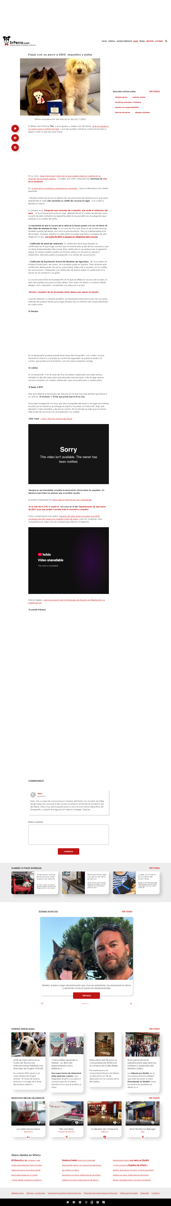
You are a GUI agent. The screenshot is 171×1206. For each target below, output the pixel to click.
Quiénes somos (17, 1193)
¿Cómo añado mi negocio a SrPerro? (26, 1180)
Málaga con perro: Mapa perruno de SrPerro (80, 1180)
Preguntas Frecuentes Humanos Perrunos (64, 1193)
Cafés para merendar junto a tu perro (26, 1165)
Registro (150, 41)
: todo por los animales (78, 1160)
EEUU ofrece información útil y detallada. (72, 499)
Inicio (104, 41)
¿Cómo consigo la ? (130, 1165)
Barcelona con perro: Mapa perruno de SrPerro (81, 1175)
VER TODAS (154, 868)
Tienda (142, 41)
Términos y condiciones (35, 1193)
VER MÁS (86, 995)
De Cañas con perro (70, 1170)
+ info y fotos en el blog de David (56, 418)
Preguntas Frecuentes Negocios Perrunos (100, 1193)
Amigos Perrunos (124, 41)
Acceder (159, 41)
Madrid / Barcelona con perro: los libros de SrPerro (133, 1170)
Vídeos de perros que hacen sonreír (25, 1170)
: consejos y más (25, 1160)
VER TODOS (154, 91)
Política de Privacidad (129, 1193)
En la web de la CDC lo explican (44, 506)
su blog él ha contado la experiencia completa (54, 188)
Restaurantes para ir (131, 1160)
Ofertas (111, 41)
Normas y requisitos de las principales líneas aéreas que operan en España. (64, 291)
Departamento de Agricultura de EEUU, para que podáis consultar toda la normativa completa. (67, 508)
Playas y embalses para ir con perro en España (132, 1180)
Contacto (155, 1193)
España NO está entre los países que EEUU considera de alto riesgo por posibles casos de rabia (64, 517)
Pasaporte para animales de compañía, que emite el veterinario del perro (68, 212)
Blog (135, 41)
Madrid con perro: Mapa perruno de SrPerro (131, 1175)
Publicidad (144, 1193)
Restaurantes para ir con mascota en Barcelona (81, 1165)
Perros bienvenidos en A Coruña (24, 1175)
